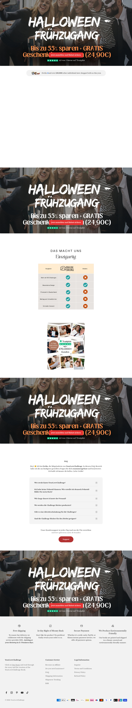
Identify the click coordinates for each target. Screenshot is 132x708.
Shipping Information (54, 676)
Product (24, 153)
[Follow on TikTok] (27, 692)
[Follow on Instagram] (11, 692)
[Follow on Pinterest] (16, 692)
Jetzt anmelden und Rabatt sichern (66, 55)
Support (66, 539)
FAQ (47, 672)
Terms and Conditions (83, 669)
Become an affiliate (52, 665)
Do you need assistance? (54, 669)
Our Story (16, 665)
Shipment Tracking (53, 680)
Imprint (77, 665)
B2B (47, 683)
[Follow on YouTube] (22, 692)
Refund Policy (79, 676)
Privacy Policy (79, 672)
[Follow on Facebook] (6, 692)
